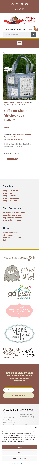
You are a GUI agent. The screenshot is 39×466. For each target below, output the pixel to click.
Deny (20, 453)
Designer (19, 102)
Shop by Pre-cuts (10, 201)
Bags (14, 134)
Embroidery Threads (12, 220)
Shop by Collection (10, 191)
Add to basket (12, 159)
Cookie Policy (16, 463)
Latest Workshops (10, 232)
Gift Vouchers (8, 235)
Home (6, 102)
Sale (5, 240)
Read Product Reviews (12, 237)
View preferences (19, 458)
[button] (36, 428)
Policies (23, 463)
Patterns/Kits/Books (11, 137)
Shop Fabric (9, 185)
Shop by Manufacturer (12, 198)
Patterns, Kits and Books (14, 212)
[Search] (33, 34)
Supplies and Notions (12, 217)
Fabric (12, 102)
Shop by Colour (9, 193)
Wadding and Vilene (12, 215)
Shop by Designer (10, 196)
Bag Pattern (12, 139)
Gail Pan (27, 102)
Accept (19, 447)
